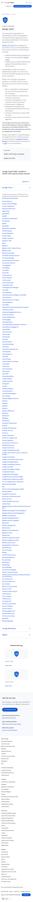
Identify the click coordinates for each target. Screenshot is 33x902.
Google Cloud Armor (8, 448)
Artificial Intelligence (6, 791)
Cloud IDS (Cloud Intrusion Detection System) (15, 307)
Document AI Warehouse (9, 423)
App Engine (5, 226)
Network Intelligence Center (10, 540)
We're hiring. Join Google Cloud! (8, 879)
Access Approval (7, 201)
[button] (16, 188)
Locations (3, 753)
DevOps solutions (5, 801)
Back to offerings (6, 14)
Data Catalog (6, 396)
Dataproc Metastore (8, 411)
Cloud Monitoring (7, 322)
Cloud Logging (6, 319)
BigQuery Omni (6, 250)
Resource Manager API (8, 525)
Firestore (5, 433)
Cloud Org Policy (7, 332)
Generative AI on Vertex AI (10, 443)
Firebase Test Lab (7, 430)
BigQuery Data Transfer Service (11, 248)
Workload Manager (7, 621)
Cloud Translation (7, 369)
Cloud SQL (5, 356)
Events (3, 859)
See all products (5, 775)
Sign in (30, 2)
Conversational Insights (9, 393)
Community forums (6, 881)
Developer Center (5, 864)
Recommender (6, 560)
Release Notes (4, 845)
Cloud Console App (7, 282)
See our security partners (9, 730)
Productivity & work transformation (9, 796)
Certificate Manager (8, 258)
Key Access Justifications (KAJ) (11, 496)
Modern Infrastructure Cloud (8, 746)
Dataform (5, 403)
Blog (2, 763)
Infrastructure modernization (8, 782)
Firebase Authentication (9, 428)
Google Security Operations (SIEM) (12, 477)
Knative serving (6, 499)
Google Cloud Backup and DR (10, 450)
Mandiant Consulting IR (9, 515)
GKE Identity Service (8, 445)
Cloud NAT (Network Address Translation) (14, 324)
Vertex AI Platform (7, 606)
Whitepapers (4, 761)
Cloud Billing (5, 268)
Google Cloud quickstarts (7, 818)
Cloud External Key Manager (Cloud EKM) (14, 295)
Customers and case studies (8, 756)
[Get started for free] (10, 710)
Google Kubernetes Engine (10, 474)
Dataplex (4, 406)
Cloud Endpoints (7, 292)
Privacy (11, 891)
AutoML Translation (8, 238)
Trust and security (5, 743)
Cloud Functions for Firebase (10, 300)
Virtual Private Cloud (8, 613)
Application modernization (7, 786)
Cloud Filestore (6, 297)
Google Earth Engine (8, 472)
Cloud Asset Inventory (8, 263)
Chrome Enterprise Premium (10, 260)
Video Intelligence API (8, 611)
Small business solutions (7, 804)
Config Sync (5, 384)
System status (4, 842)
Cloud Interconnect (8, 310)
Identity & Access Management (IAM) (13, 489)
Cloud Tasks (5, 364)
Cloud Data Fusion (7, 285)
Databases (3, 784)
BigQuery (5, 245)
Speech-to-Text (7, 589)
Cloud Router (6, 337)
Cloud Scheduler (7, 342)
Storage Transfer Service (9, 591)
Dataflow (4, 401)
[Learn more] (8, 665)
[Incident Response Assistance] (22, 6)
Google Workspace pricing (7, 772)
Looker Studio (6, 504)
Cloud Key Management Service (11, 312)
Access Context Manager (9, 204)
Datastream (5, 416)
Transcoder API (6, 601)
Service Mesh (6, 584)
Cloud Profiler (6, 334)
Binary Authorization (8, 253)
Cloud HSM (5, 305)
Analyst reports (5, 758)
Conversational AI (7, 391)
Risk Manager (6, 565)
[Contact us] (8, 6)
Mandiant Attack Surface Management (13, 513)
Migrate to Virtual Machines (10, 530)
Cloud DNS (5, 290)
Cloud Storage (6, 359)
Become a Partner (5, 857)
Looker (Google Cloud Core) (10, 501)
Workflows (5, 618)
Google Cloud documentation (8, 815)
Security (3, 794)
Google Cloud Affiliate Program (8, 813)
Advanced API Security (8, 209)
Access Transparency (8, 206)
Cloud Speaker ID (7, 354)
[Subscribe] (26, 895)
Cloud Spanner (6, 351)
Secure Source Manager (9, 570)
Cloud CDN (5, 273)
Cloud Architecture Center (7, 830)
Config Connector (7, 381)
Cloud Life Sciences (8, 315)
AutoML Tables (6, 236)
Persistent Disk (6, 547)
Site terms (16, 891)
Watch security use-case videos (11, 724)
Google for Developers (6, 838)
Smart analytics (5, 789)
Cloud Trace (5, 366)
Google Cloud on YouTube (7, 869)
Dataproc (5, 408)
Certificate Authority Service (10, 255)
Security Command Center (10, 572)
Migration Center (7, 533)
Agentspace (5, 213)
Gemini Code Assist (8, 435)
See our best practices (9, 718)
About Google (4, 891)
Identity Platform (7, 491)
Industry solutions (5, 799)
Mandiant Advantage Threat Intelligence (14, 510)
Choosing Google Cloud (6, 741)
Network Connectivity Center (11, 538)
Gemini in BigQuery (8, 440)
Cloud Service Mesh (8, 344)
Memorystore (6, 528)
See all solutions (5, 806)
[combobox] (6, 898)
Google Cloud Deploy (8, 457)
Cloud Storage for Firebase (10, 361)
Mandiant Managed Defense (10, 518)
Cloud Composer (7, 278)
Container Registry (7, 388)
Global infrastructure (6, 751)
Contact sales (4, 852)
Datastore (5, 413)
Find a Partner (4, 854)
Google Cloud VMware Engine (11, 469)
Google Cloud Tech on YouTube (8, 871)
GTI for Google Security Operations (12, 482)
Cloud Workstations (8, 376)
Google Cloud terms (25, 891)
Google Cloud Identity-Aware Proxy (12, 459)
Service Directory (7, 579)
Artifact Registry (7, 231)
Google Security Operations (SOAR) (12, 479)
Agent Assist (6, 211)
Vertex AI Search (7, 608)
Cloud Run (5, 339)
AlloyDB (4, 216)
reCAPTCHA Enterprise (9, 555)
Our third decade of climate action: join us (13, 887)
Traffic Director (6, 599)
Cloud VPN (5, 374)
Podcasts (3, 861)
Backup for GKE (6, 241)
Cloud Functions (7, 275)
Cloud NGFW (6, 329)
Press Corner (4, 866)
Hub (3, 486)
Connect (4, 386)
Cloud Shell (5, 347)
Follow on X (4, 874)
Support (3, 825)
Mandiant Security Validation (10, 520)
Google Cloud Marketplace (10, 462)
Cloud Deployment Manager (10, 287)
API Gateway (6, 221)
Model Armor (6, 535)
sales (5, 143)
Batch (4, 243)
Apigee (4, 223)
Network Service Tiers (8, 543)
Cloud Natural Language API (10, 327)
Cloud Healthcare (7, 302)
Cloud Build (5, 270)
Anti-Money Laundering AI (9, 218)
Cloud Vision (5, 371)
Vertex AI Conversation (9, 604)
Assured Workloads (7, 233)
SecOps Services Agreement (10, 198)
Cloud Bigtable (6, 265)
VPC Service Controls (8, 616)
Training (3, 833)
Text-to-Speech (7, 596)
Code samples (4, 828)
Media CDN (5, 523)
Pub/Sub (4, 552)
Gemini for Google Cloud (9, 438)
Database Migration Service (10, 398)
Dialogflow (5, 418)
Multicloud (3, 748)
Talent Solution (6, 594)
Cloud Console (6, 280)
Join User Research (6, 876)
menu (2, 2)
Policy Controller (7, 550)
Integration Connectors (9, 494)
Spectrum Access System (9, 586)
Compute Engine (7, 379)
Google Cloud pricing (6, 770)
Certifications (4, 835)
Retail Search (6, 562)
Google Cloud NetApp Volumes (11, 464)
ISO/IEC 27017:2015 (8, 45)
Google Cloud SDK (7, 467)
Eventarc (4, 425)
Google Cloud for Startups (7, 840)
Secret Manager (7, 567)
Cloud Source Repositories (10, 349)
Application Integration (9, 228)
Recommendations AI (8, 557)
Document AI (6, 420)
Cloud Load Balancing (8, 317)
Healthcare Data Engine (9, 484)
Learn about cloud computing (8, 823)
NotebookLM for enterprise (10, 545)
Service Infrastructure (8, 581)
